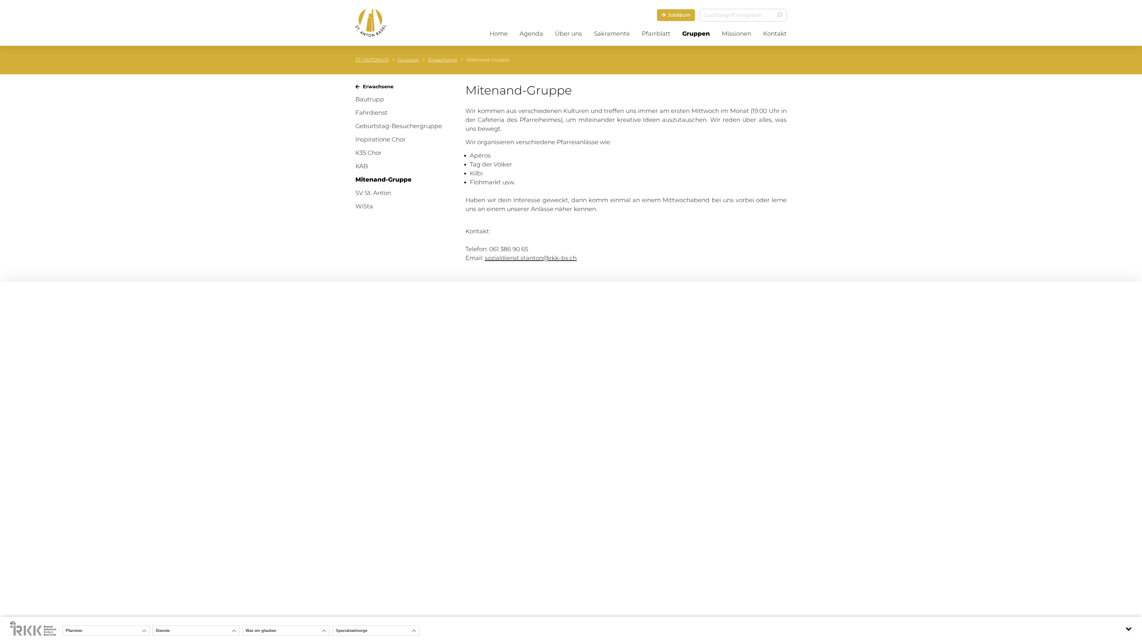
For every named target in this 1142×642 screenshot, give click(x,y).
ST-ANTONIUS (372, 60)
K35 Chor (368, 152)
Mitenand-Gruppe (383, 179)
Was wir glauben (261, 630)
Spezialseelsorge (351, 630)
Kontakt (775, 33)
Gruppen (696, 33)
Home (499, 33)
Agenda (531, 33)
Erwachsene (442, 60)
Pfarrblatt (656, 33)
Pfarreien (74, 630)
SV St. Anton (373, 192)
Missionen (736, 33)
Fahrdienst (371, 112)
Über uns (568, 33)
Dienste (163, 630)
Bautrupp (369, 99)
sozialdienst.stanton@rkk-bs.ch (531, 258)
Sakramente (612, 33)
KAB (361, 166)
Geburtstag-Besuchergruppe (398, 126)
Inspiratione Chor (380, 139)
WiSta (364, 206)
